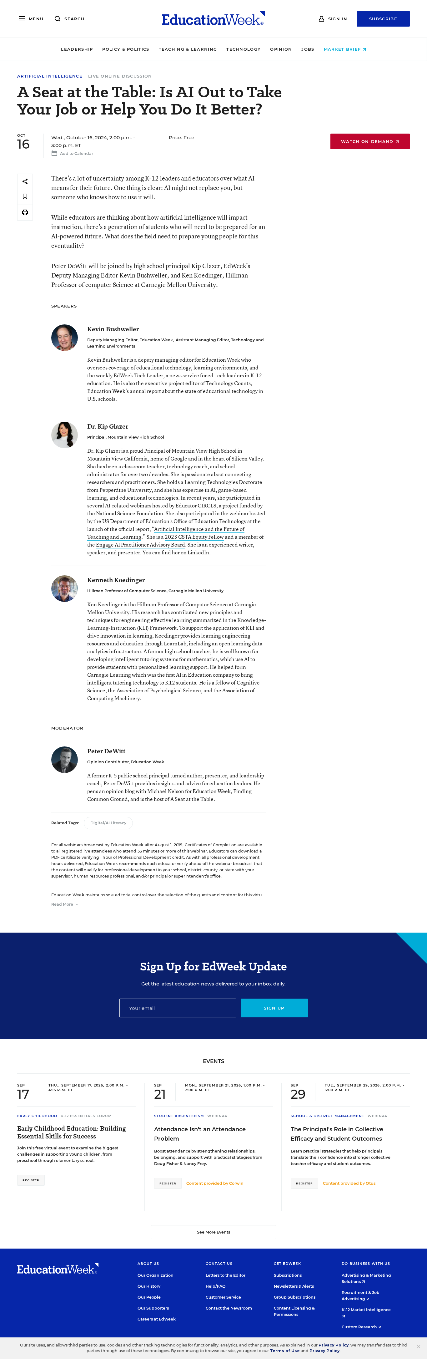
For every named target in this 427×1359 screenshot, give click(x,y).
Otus (370, 1183)
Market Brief (343, 49)
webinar (239, 513)
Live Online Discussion (120, 76)
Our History (149, 1286)
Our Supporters (153, 1308)
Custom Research (360, 1327)
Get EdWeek (287, 1263)
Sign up (274, 1007)
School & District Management (327, 1116)
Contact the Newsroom (229, 1308)
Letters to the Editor (225, 1275)
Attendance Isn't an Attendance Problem (200, 1134)
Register (31, 1180)
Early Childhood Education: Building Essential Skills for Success (71, 1132)
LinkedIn (198, 552)
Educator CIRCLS (195, 505)
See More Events (213, 1232)
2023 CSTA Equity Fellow (194, 536)
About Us (148, 1263)
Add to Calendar (76, 153)
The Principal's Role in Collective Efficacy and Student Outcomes (337, 1134)
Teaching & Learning (188, 49)
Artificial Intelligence (50, 76)
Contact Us (219, 1263)
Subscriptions (288, 1275)
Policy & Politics (125, 49)
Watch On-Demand (368, 141)
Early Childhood (37, 1116)
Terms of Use (285, 1350)
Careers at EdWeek (157, 1319)
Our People (149, 1297)
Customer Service (223, 1297)
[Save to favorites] (25, 197)
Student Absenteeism (179, 1116)
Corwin (236, 1183)
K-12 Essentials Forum (86, 1116)
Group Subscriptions (294, 1297)
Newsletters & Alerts (294, 1286)
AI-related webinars (128, 505)
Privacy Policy (334, 1345)
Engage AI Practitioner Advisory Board (140, 544)
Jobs (307, 49)
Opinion (281, 49)
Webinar (217, 1116)
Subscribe (383, 18)
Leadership (77, 49)
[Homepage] (213, 19)
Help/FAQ (216, 1286)
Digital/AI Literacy (108, 823)
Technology (243, 49)
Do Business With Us (366, 1263)
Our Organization (155, 1275)
